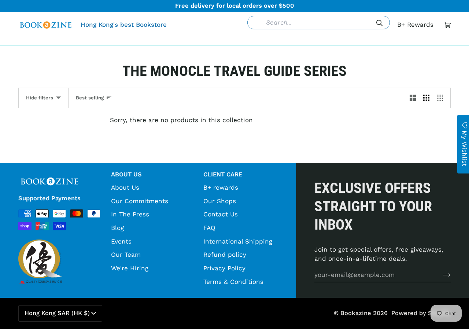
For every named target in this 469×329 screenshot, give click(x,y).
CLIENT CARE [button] (222, 174)
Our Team (126, 254)
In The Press (130, 214)
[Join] (441, 275)
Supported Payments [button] (49, 198)
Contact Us (220, 214)
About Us (125, 187)
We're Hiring (129, 268)
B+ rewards (220, 187)
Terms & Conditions (233, 281)
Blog (117, 227)
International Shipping (237, 241)
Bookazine (355, 313)
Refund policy (224, 254)
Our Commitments (139, 201)
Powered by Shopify (421, 313)
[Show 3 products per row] (426, 98)
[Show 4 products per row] (441, 98)
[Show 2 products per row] (413, 98)
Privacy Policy (224, 268)
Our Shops (219, 201)
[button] (122, 39)
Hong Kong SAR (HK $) (57, 313)
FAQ (209, 227)
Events (121, 241)
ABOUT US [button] (126, 174)
